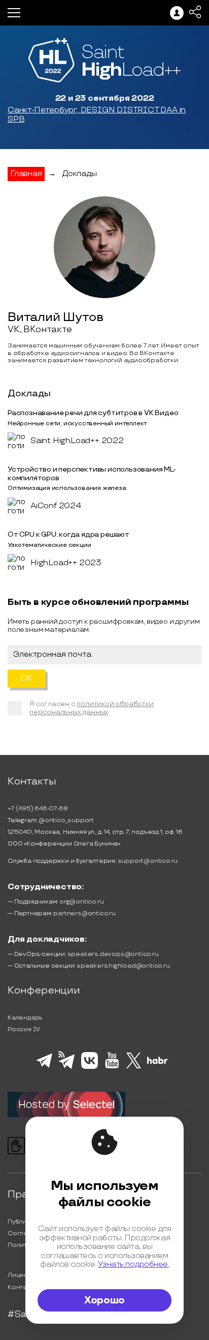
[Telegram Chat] (44, 1066)
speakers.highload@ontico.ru (123, 966)
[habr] (157, 1063)
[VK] (89, 1067)
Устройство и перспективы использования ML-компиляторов (92, 473)
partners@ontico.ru (84, 913)
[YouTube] (111, 1067)
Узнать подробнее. (133, 1264)
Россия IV (24, 1029)
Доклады (79, 174)
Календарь (25, 1017)
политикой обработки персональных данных (91, 708)
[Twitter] (133, 1067)
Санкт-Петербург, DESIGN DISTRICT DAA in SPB (97, 115)
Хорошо (104, 1300)
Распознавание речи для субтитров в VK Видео (93, 413)
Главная (26, 174)
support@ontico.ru (148, 861)
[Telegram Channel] (66, 1068)
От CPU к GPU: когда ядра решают (68, 534)
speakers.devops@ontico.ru (113, 954)
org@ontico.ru (81, 901)
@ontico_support (66, 820)
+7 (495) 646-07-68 (37, 808)
